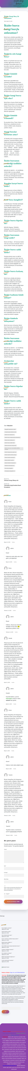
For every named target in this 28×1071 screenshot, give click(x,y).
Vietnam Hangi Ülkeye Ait (11, 480)
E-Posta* (6, 872)
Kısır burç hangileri (9, 468)
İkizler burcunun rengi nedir (10, 445)
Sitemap (2, 916)
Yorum (5, 849)
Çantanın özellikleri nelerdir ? (8, 949)
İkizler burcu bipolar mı (9, 434)
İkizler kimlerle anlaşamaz (10, 462)
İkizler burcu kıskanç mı (9, 440)
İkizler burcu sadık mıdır (9, 442)
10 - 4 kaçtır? (7, 893)
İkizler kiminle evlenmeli (10, 457)
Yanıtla (13, 542)
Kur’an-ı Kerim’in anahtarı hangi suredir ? (10, 938)
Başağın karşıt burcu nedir (10, 429)
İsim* (5, 866)
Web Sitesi (6, 879)
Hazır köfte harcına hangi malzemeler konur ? (11, 946)
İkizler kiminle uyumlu (9, 460)
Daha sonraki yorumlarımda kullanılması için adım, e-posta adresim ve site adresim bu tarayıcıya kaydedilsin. (13, 889)
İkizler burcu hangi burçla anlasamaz (12, 437)
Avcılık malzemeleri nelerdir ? (8, 960)
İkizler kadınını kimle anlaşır (10, 454)
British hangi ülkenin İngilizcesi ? (8, 956)
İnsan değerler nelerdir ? (7, 928)
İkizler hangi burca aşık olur (10, 452)
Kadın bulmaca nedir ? (6, 931)
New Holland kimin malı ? (7, 935)
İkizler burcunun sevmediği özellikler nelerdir (12, 449)
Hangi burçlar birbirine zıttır (10, 432)
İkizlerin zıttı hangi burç (9, 465)
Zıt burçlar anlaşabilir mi (10, 471)
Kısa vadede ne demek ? (7, 953)
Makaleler (10, 425)
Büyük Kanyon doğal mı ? (7, 942)
